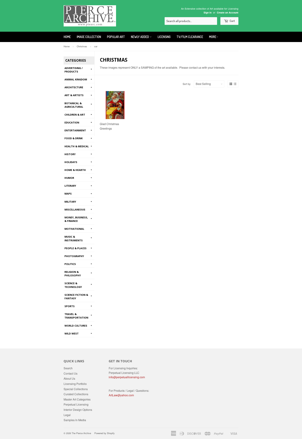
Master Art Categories (77, 399)
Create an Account (227, 12)
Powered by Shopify (104, 433)
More (212, 37)
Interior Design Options (78, 410)
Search (68, 368)
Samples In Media (75, 420)
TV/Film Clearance (190, 37)
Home (67, 37)
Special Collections (76, 389)
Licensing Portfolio (75, 384)
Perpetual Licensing (76, 404)
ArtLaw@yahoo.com (121, 395)
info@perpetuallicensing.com (127, 377)
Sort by (186, 84)
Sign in (207, 12)
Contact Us (70, 373)
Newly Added (140, 37)
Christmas (82, 46)
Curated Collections (76, 394)
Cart (232, 21)
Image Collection (89, 37)
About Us (69, 378)
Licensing (164, 37)
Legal (67, 415)
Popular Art (116, 37)
